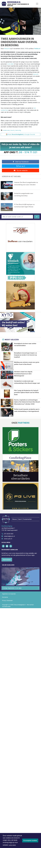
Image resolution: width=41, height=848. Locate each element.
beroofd (35, 74)
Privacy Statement (7, 600)
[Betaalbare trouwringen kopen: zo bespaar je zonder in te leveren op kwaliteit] (7, 356)
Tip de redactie (21, 170)
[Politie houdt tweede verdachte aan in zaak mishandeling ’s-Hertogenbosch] (7, 412)
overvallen (10, 64)
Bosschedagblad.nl (13, 2)
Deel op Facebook (22, 162)
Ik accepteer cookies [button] (30, 840)
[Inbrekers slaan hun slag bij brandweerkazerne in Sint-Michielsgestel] (7, 375)
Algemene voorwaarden (9, 594)
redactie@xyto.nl (9, 536)
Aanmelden (7, 560)
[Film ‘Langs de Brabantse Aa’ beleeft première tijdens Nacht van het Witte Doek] (7, 393)
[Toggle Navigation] (37, 3)
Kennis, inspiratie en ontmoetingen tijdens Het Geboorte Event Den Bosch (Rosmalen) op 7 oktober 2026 (27, 402)
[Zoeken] (36, 217)
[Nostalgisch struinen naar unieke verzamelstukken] (7, 346)
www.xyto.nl (8, 538)
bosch (12, 130)
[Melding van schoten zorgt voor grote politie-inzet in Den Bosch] (7, 365)
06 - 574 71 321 (28, 152)
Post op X (21, 166)
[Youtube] (7, 546)
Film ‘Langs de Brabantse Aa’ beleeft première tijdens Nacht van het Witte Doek (26, 392)
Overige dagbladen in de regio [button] (12, 588)
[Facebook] (3, 546)
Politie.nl (37, 48)
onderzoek (6, 130)
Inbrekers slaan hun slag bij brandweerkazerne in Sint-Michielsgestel (23, 374)
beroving (18, 130)
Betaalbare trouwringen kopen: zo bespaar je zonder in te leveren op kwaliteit (25, 355)
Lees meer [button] (12, 845)
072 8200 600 (8, 534)
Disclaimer (5, 597)
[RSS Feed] (11, 546)
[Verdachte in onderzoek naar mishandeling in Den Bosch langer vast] (7, 384)
